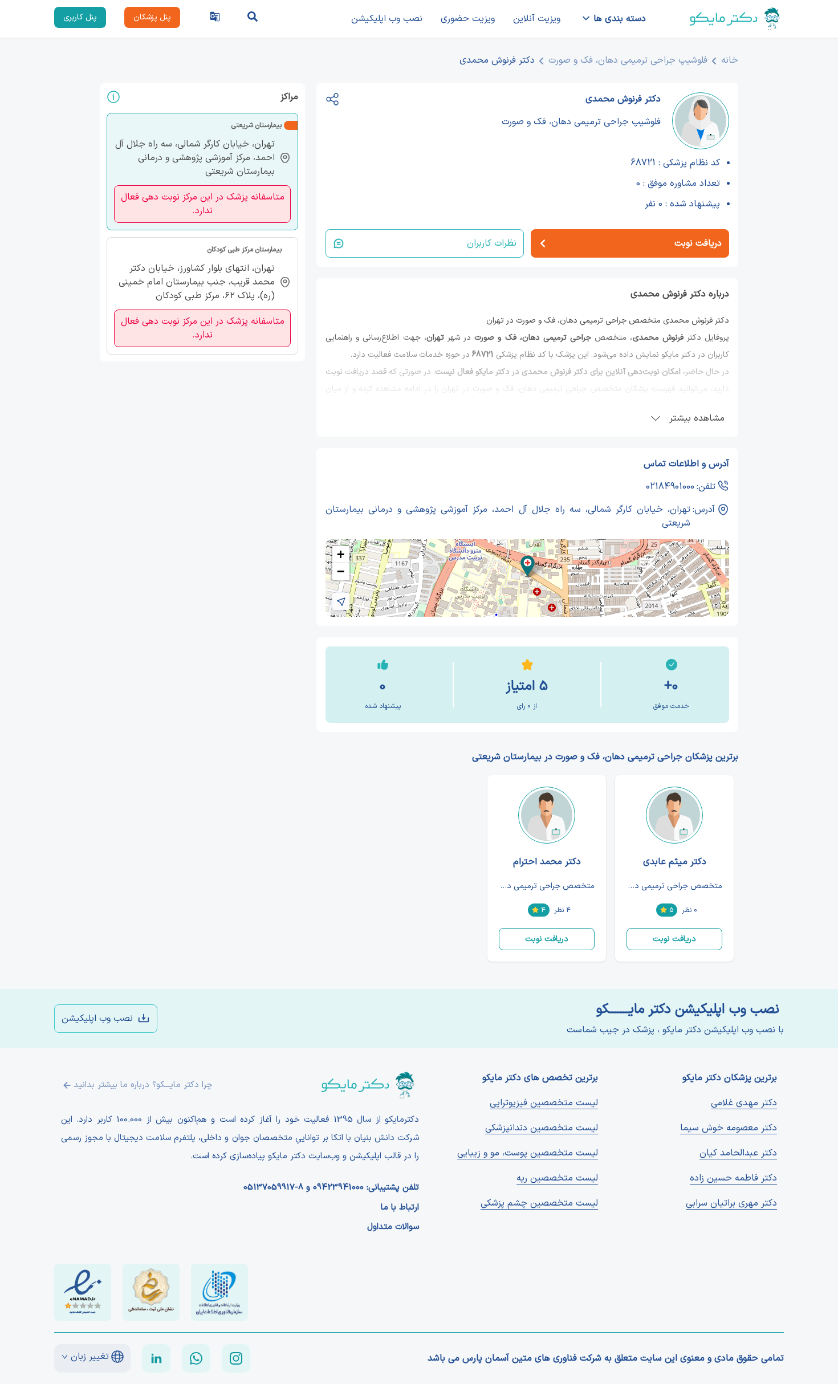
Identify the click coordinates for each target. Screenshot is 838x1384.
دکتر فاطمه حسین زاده (733, 1178)
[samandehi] (151, 1292)
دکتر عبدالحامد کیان (738, 1153)
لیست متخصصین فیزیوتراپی (544, 1103)
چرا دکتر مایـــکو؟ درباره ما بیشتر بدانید (143, 1085)
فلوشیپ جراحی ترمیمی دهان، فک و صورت (627, 60)
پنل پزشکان (152, 17)
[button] (527, 566)
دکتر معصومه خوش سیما (728, 1128)
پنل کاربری (80, 17)
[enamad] (82, 1292)
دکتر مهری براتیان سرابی (731, 1203)
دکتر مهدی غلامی (744, 1103)
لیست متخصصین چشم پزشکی (539, 1203)
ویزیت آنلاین (536, 19)
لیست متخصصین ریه (557, 1178)
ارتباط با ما (400, 1208)
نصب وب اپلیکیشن (386, 19)
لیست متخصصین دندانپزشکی (541, 1128)
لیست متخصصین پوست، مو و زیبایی (527, 1153)
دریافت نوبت (674, 939)
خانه (729, 60)
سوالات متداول (393, 1227)
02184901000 (670, 487)
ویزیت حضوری (468, 19)
